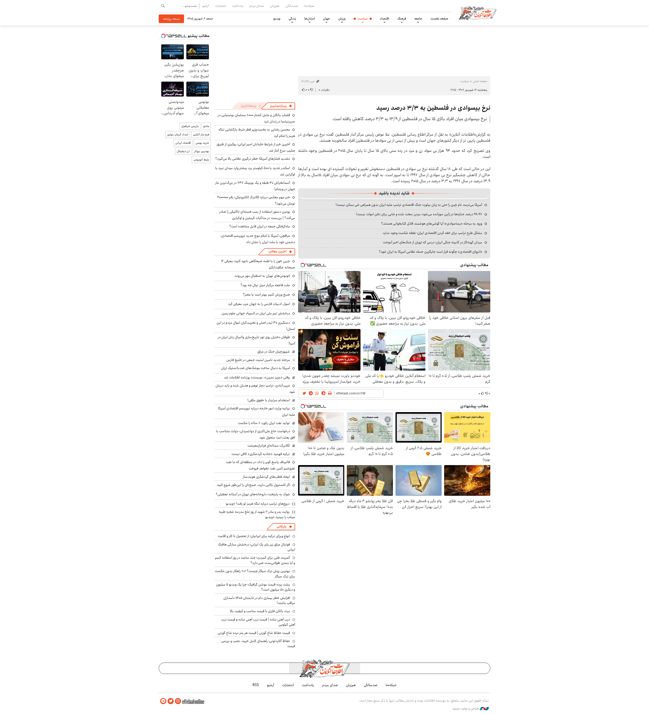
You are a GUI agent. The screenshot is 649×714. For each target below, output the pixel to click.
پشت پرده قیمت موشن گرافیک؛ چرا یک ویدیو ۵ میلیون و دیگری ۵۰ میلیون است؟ (255, 587)
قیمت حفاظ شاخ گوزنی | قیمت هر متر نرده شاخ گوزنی (254, 633)
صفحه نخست (439, 18)
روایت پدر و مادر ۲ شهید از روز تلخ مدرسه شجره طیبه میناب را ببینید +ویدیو (257, 514)
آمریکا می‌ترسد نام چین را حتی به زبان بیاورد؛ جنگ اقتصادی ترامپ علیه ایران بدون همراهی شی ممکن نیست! (409, 205)
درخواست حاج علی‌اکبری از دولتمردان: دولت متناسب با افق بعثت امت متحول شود (255, 434)
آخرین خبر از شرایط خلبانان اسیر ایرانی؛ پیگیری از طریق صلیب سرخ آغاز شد (256, 147)
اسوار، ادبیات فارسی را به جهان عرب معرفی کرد (259, 304)
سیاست (363, 18)
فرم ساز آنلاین (201, 134)
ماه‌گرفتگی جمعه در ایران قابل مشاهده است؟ (259, 226)
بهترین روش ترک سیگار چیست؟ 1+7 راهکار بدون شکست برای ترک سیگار (255, 573)
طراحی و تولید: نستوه (466, 708)
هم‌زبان (274, 5)
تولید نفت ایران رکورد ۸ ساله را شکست (264, 423)
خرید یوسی (202, 142)
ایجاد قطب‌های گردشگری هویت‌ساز (266, 477)
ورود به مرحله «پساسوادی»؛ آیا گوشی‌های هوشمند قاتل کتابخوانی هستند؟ (431, 223)
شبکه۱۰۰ (309, 5)
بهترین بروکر (201, 151)
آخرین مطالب (277, 251)
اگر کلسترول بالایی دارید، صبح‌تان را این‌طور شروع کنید (253, 485)
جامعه (418, 18)
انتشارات (220, 5)
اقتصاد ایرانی (183, 142)
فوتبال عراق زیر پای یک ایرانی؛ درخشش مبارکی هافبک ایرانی (256, 547)
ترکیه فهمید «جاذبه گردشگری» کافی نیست (260, 454)
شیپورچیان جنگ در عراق (273, 351)
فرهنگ (401, 18)
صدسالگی (291, 5)
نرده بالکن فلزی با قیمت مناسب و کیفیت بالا (260, 611)
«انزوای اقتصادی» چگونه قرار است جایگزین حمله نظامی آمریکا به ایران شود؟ (430, 251)
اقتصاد (384, 18)
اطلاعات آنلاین (478, 12)
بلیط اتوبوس (201, 159)
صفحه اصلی (480, 81)
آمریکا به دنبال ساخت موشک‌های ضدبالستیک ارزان (255, 368)
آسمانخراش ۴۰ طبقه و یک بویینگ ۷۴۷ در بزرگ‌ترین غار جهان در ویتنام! (255, 186)
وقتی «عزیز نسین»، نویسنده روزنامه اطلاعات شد (257, 377)
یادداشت (237, 5)
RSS (256, 685)
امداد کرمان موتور (177, 134)
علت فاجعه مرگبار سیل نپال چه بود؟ (265, 285)
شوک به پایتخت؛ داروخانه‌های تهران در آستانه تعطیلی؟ (253, 494)
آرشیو (205, 5)
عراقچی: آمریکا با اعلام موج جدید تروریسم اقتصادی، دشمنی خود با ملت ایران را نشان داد (257, 239)
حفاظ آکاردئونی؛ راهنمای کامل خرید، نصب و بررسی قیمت (258, 643)
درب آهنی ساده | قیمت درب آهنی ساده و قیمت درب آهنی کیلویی (258, 622)
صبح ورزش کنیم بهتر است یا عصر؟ (266, 294)
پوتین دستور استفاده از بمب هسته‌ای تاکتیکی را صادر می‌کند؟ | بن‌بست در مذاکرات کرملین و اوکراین (257, 215)
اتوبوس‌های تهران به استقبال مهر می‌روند (262, 276)
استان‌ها (309, 18)
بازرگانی (281, 526)
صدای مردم (256, 5)
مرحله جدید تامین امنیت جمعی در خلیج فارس (258, 360)
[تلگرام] (163, 701)
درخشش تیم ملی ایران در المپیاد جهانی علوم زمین (256, 313)
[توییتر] (171, 701)
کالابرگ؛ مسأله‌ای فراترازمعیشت (268, 445)
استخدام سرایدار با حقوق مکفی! (268, 400)
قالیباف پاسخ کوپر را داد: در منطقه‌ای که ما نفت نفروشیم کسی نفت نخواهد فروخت (260, 465)
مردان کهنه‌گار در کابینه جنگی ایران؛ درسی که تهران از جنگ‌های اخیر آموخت (432, 242)
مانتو (206, 126)
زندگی (292, 18)
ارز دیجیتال (183, 151)
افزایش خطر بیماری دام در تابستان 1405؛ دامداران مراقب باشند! (259, 600)
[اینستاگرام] (178, 701)
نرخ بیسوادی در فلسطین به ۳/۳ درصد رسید (433, 108)
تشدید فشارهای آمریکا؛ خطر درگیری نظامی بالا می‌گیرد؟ (252, 158)
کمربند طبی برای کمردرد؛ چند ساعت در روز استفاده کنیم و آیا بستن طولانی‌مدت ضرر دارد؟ (255, 560)
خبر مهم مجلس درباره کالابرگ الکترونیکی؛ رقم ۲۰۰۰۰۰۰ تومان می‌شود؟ (256, 200)
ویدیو (276, 18)
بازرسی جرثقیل (190, 126)
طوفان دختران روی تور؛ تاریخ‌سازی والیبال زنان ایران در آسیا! (256, 340)
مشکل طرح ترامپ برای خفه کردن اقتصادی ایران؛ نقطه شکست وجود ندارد (432, 233)
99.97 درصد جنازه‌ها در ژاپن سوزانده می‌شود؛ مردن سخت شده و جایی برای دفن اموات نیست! (419, 214)
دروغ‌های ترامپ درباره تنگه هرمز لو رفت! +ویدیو (258, 503)
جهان (326, 18)
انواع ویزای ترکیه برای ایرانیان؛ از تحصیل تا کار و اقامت (254, 536)
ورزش (342, 18)
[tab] (281, 105)
